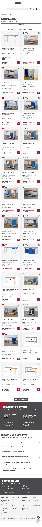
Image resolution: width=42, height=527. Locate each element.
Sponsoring (35, 500)
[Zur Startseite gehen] (21, 3)
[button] (21, 442)
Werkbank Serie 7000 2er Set (10, 260)
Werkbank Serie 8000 (8, 83)
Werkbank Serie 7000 (8, 49)
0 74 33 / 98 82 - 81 (10, 422)
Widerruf (14, 505)
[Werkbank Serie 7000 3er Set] (11, 280)
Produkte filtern (21, 24)
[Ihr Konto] (33, 9)
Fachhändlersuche (26, 503)
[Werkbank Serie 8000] (11, 73)
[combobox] (18, 9)
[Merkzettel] (36, 9)
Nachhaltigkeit (36, 505)
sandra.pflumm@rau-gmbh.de (30, 424)
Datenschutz (15, 503)
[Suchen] (31, 9)
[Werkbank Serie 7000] (11, 39)
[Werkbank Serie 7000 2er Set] (11, 251)
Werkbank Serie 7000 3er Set (10, 290)
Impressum (14, 508)
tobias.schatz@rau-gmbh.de (10, 424)
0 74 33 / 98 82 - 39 (29, 422)
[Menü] (2, 9)
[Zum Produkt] (18, 62)
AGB (13, 500)
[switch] (38, 522)
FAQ (23, 505)
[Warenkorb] (39, 9)
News (34, 503)
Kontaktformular (26, 500)
